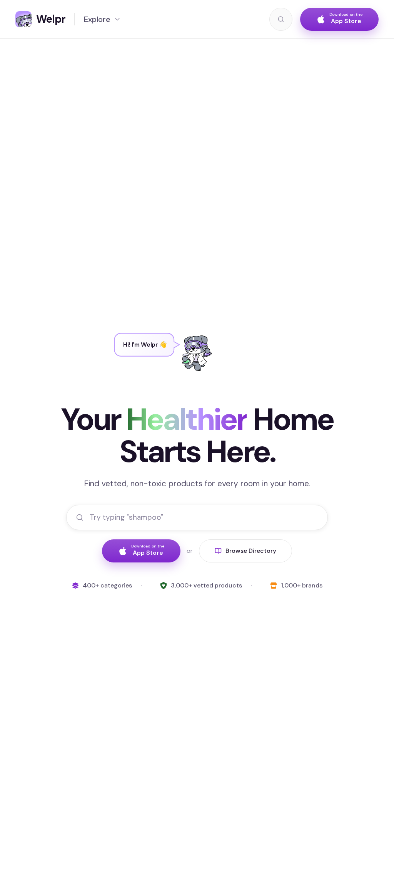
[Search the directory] (280, 19)
